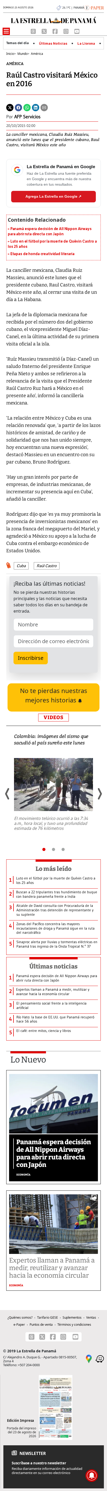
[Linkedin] (35, 107)
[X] (44, 31)
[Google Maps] (89, 1358)
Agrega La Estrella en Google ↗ (53, 196)
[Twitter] (10, 107)
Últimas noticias (53, 966)
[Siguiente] (99, 793)
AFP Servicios (27, 117)
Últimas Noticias (53, 44)
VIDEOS (53, 717)
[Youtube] (77, 31)
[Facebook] (55, 31)
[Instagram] (66, 31)
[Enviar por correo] (44, 107)
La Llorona (86, 44)
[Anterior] (7, 793)
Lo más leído (54, 868)
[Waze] (100, 1358)
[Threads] (33, 31)
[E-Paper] (94, 7)
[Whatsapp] (27, 107)
